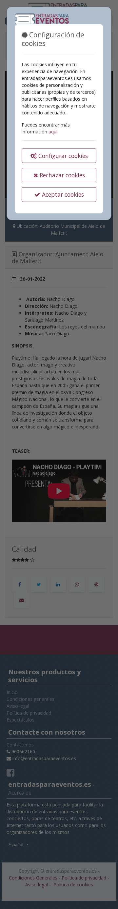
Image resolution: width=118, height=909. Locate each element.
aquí (53, 131)
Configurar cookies (62, 156)
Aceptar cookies (62, 194)
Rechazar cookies (61, 175)
